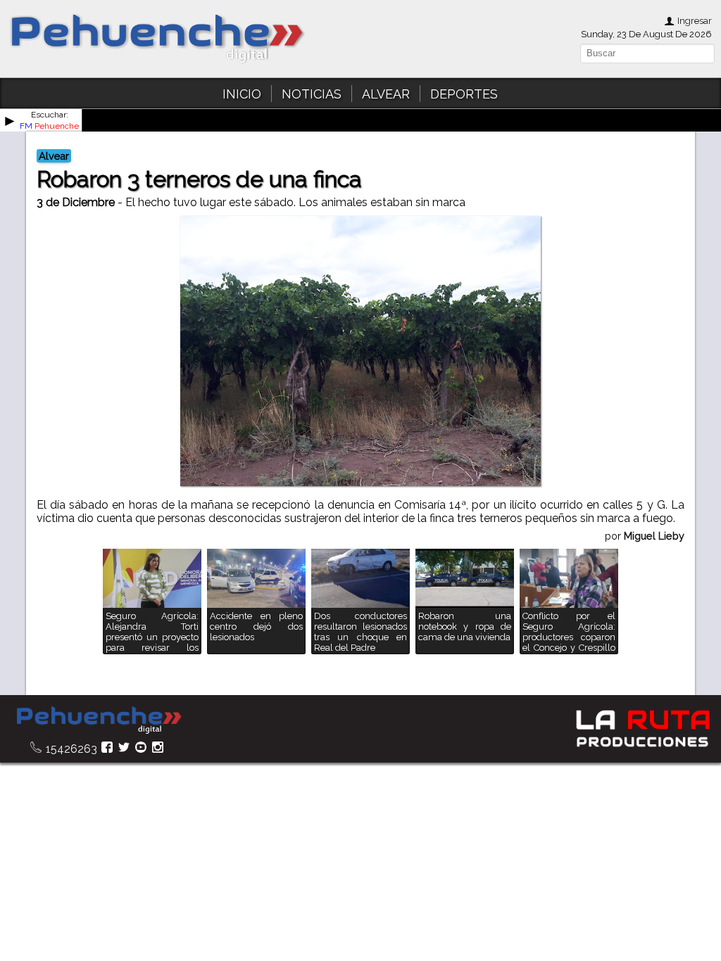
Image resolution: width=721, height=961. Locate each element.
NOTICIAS (311, 94)
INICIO (241, 94)
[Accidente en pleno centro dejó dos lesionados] (256, 650)
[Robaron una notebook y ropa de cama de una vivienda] (465, 650)
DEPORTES (464, 94)
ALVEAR (386, 94)
